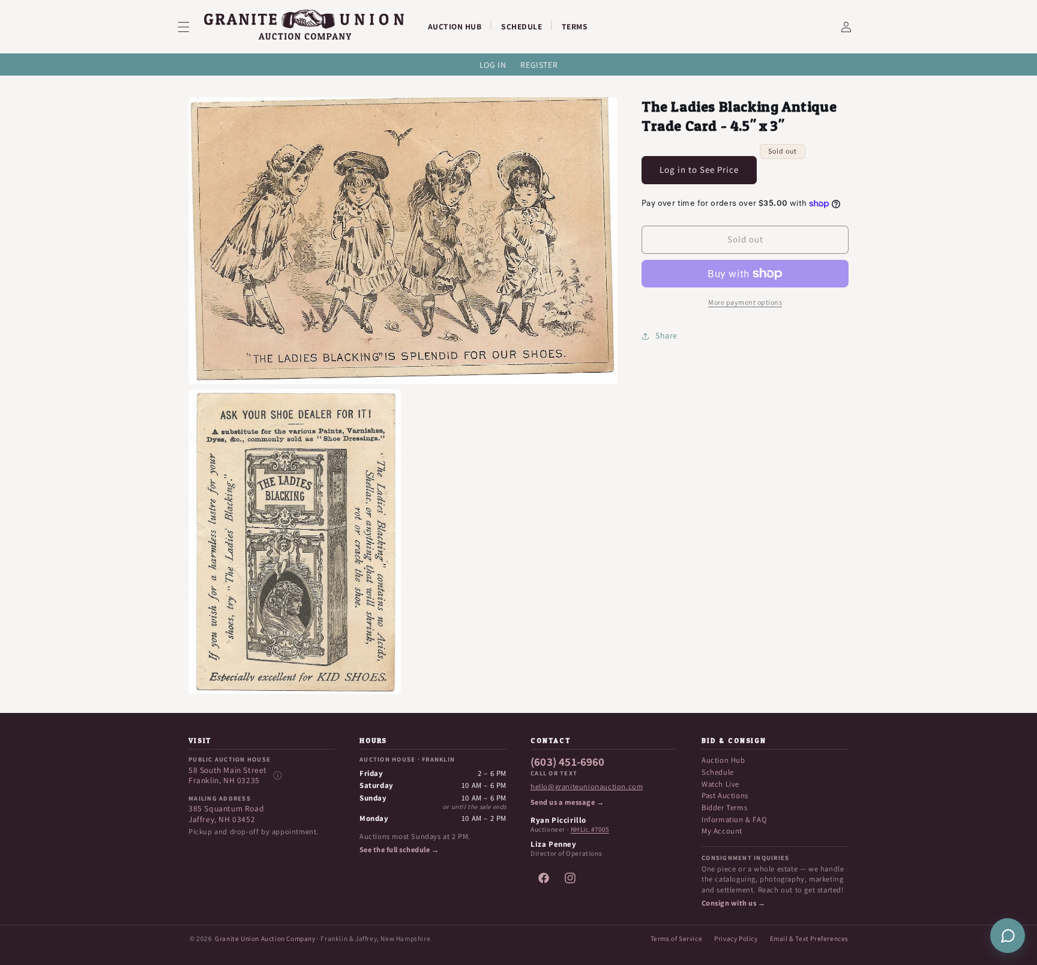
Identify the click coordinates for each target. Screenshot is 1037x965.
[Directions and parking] (277, 775)
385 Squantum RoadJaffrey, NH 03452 (226, 814)
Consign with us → (733, 903)
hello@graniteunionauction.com (587, 787)
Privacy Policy (735, 938)
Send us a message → (567, 802)
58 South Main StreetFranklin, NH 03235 (227, 775)
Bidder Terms (724, 807)
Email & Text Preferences (809, 938)
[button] (191, 27)
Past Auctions (725, 795)
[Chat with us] (1007, 935)
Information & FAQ (734, 819)
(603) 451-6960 (568, 762)
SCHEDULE (521, 26)
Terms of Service (677, 938)
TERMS (575, 26)
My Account (722, 831)
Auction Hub (723, 760)
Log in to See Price (699, 169)
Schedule (718, 772)
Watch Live (720, 784)
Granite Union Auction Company (265, 938)
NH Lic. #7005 (590, 829)
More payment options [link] (745, 302)
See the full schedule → (399, 850)
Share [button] (666, 335)
